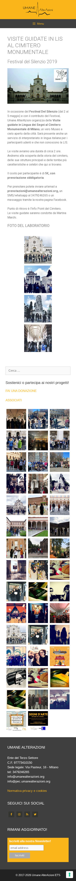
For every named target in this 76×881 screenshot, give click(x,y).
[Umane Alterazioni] (38, 9)
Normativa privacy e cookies (27, 791)
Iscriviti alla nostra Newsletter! (30, 841)
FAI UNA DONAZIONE (21, 391)
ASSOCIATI (14, 400)
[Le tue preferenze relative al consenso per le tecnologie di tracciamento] (69, 874)
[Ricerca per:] (38, 370)
